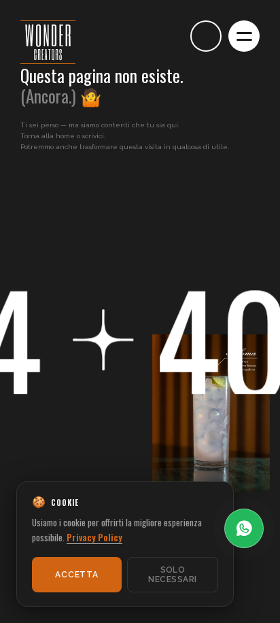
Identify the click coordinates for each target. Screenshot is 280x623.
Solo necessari (172, 574)
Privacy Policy (94, 537)
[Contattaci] (206, 36)
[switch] (167, 36)
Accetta (76, 574)
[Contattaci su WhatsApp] (244, 528)
